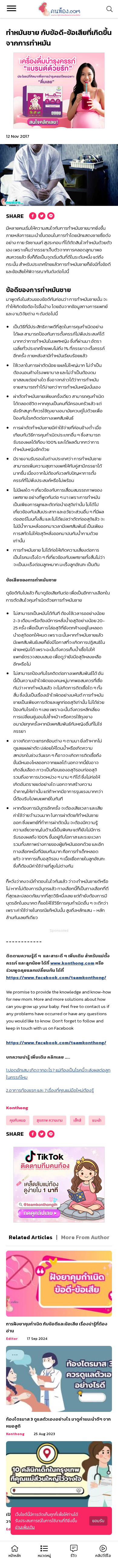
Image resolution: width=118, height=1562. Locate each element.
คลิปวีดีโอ (103, 1555)
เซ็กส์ (77, 1120)
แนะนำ (96, 1120)
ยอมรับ (98, 1521)
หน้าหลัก (14, 1555)
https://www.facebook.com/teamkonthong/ (56, 977)
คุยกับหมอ (18, 1120)
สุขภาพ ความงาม (50, 1120)
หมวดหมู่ (44, 1555)
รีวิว (73, 1555)
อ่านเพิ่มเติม (25, 1527)
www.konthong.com (72, 962)
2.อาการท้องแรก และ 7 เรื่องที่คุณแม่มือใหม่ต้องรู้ (50, 1090)
